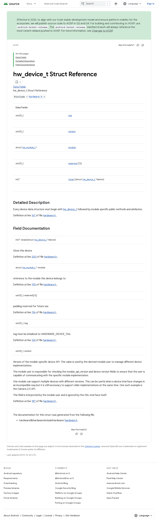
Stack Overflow (114, 493)
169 (34, 340)
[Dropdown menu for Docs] (36, 3)
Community (27, 515)
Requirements (10, 478)
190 (34, 284)
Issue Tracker (113, 497)
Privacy (58, 515)
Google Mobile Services (118, 488)
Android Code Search (56, 3)
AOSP (15, 45)
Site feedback (72, 515)
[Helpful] (138, 45)
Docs (29, 3)
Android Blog (61, 483)
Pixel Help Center (115, 478)
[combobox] (95, 3)
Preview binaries (11, 488)
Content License (92, 446)
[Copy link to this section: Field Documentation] (54, 229)
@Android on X (62, 473)
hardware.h (36, 96)
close (71, 179)
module (72, 147)
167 (34, 215)
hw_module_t (29, 147)
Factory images (11, 493)
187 (34, 401)
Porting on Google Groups (68, 502)
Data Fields (19, 86)
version (72, 131)
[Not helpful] (142, 45)
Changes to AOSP (102, 30)
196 (34, 312)
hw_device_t (89, 179)
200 (34, 256)
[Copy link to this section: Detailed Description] (53, 203)
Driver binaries (11, 497)
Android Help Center (117, 473)
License (48, 515)
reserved (73, 163)
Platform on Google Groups (68, 493)
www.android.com (116, 483)
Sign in (150, 3)
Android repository (13, 473)
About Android (11, 515)
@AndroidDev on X (64, 478)
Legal (39, 515)
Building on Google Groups (68, 497)
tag (70, 115)
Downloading (10, 483)
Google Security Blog (65, 488)
